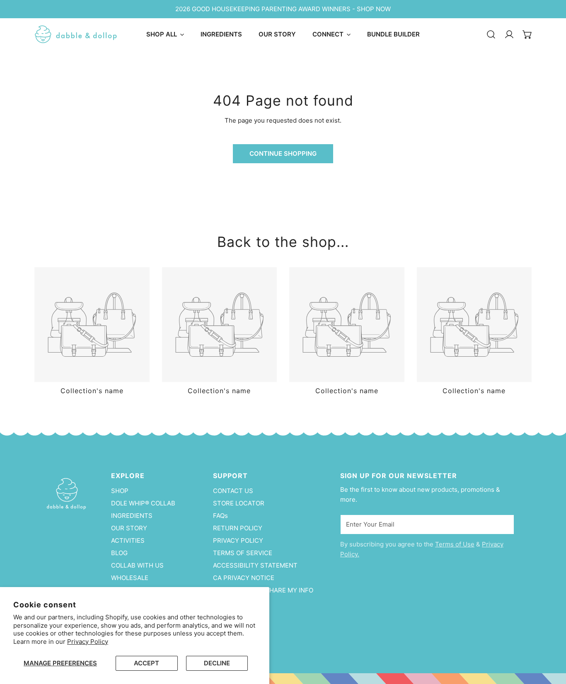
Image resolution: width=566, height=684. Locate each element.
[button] (527, 34)
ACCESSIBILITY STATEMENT (255, 565)
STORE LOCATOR (238, 503)
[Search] (491, 34)
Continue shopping (283, 153)
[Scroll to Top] (551, 640)
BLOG (119, 553)
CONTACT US (233, 491)
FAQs (220, 516)
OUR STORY (129, 528)
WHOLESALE (129, 578)
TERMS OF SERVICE (242, 553)
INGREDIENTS (131, 516)
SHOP (119, 491)
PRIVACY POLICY (238, 540)
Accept (146, 663)
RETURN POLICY (237, 528)
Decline (217, 663)
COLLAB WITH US (137, 565)
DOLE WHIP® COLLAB (143, 503)
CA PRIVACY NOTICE (243, 578)
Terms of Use (454, 544)
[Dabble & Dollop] (75, 34)
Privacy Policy (87, 641)
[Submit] (503, 524)
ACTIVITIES (128, 540)
